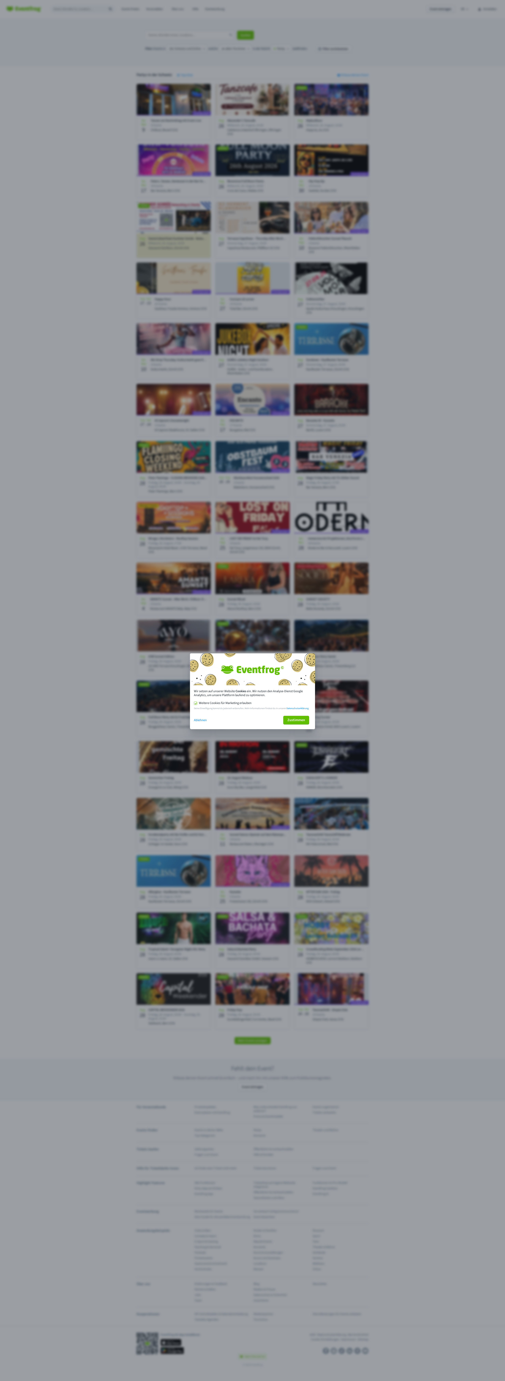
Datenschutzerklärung (297, 708)
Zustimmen (296, 720)
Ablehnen (200, 720)
